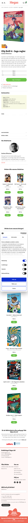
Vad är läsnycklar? (18, 470)
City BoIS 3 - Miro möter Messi (7, 207)
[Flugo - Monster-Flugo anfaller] (14, 336)
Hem (2, 7)
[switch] (24, 265)
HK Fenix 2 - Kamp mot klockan (20, 207)
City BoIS (11, 7)
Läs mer (3, 162)
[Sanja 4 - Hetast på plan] (7, 177)
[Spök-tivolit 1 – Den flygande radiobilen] (16, 360)
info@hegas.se (8, 457)
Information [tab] (14, 237)
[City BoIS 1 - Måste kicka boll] (14, 303)
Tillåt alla (14, 279)
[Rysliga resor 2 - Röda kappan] (14, 403)
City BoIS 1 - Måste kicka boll (14, 315)
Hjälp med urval (7, 84)
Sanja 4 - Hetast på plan (8, 184)
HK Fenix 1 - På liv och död (20, 184)
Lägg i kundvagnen (16, 79)
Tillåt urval (14, 284)
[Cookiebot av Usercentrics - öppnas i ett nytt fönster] (20, 233)
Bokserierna (4, 468)
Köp (8, 192)
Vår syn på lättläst (18, 474)
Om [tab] (23, 237)
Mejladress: (4, 489)
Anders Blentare (6, 53)
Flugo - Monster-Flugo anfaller (14, 348)
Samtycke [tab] (5, 237)
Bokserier (6, 7)
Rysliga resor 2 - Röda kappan (14, 415)
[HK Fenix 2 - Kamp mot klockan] (22, 197)
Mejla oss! (24, 439)
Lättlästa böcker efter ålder (7, 466)
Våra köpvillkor (17, 472)
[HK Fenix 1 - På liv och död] (22, 174)
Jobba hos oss (17, 468)
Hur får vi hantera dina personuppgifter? (10, 494)
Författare (16, 466)
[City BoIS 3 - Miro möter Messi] (7, 200)
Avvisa (14, 288)
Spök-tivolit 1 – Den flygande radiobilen (14, 382)
